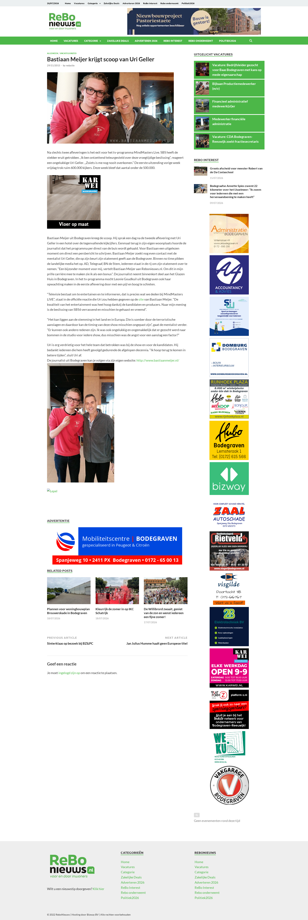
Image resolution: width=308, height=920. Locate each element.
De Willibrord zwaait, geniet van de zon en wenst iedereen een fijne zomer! (164, 613)
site (141, 299)
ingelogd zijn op (69, 673)
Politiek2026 (188, 3)
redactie (70, 65)
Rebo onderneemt (169, 3)
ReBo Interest (150, 3)
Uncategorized (68, 53)
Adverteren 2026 (131, 3)
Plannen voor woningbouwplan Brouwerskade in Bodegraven (68, 611)
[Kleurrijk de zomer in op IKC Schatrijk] (117, 592)
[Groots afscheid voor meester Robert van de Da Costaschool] (200, 169)
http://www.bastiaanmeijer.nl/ (158, 360)
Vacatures (79, 3)
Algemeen (52, 53)
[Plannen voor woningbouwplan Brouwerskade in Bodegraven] (69, 592)
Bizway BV (93, 914)
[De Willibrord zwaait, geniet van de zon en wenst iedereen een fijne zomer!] (165, 592)
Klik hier (98, 889)
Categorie (93, 3)
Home (68, 3)
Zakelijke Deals (111, 3)
